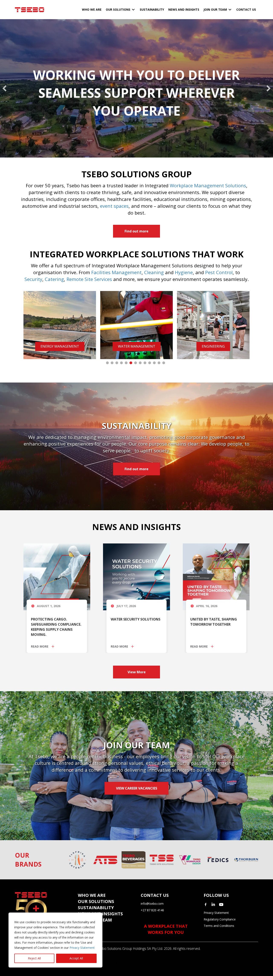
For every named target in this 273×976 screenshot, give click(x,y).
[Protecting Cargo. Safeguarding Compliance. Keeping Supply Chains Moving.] (56, 577)
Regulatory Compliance (220, 919)
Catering (54, 279)
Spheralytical (138, 962)
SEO (121, 962)
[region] (55, 940)
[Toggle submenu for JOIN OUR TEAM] (229, 9)
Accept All (76, 958)
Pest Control (219, 272)
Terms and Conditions (219, 926)
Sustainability (96, 907)
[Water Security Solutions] (136, 577)
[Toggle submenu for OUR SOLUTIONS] (133, 9)
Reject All (34, 958)
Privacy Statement (82, 948)
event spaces (114, 206)
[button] (4, 88)
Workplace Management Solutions (208, 185)
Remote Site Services (89, 279)
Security (33, 279)
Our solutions (96, 901)
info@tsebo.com (152, 903)
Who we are (92, 895)
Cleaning (154, 272)
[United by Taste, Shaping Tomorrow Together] (216, 577)
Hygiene (184, 272)
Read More (40, 646)
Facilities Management (116, 272)
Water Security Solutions (135, 619)
